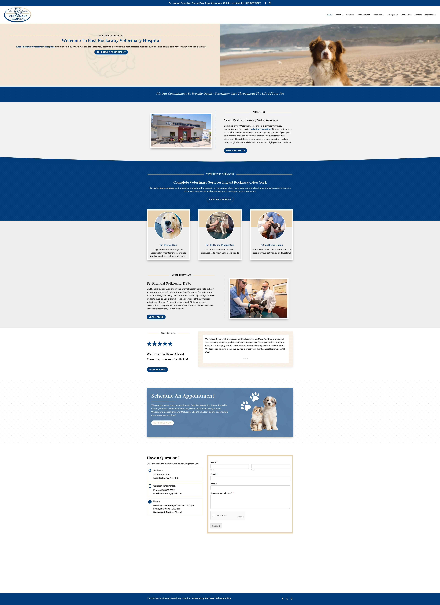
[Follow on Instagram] (291, 598)
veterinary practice (261, 129)
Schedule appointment (111, 52)
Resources (377, 15)
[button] (243, 358)
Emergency (393, 15)
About (338, 15)
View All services (220, 199)
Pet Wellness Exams (271, 245)
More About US (235, 150)
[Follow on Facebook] (282, 598)
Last (252, 470)
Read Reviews (157, 369)
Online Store (406, 15)
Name (213, 462)
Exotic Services (363, 15)
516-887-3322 (168, 490)
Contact (418, 15)
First (212, 470)
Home (330, 15)
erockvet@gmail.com (171, 493)
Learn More (156, 317)
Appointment (430, 15)
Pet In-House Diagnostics (220, 245)
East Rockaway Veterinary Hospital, (35, 47)
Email (213, 474)
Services (350, 15)
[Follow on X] (287, 598)
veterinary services (164, 188)
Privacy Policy (223, 598)
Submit (216, 526)
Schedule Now (162, 423)
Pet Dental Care (168, 245)
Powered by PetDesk (203, 598)
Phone (213, 484)
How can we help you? (222, 493)
